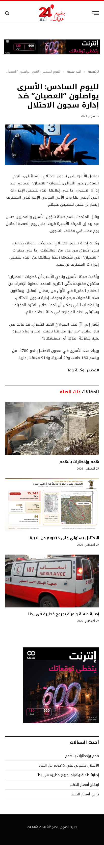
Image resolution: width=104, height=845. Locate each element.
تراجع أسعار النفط (85, 794)
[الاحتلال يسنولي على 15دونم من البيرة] (52, 504)
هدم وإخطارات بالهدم (79, 461)
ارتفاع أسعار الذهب (84, 784)
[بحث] (7, 13)
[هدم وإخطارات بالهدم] (52, 428)
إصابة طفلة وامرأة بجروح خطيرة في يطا (63, 614)
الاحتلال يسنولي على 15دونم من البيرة (64, 537)
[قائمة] (95, 13)
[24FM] (52, 13)
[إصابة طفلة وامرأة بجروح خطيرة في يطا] (52, 581)
